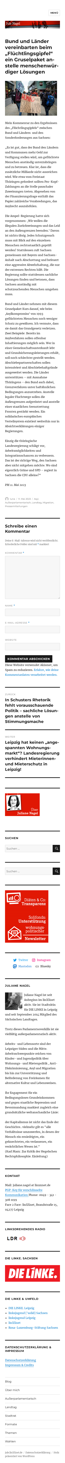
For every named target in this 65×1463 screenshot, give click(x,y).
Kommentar (14, 552)
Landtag (37, 502)
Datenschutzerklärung (20, 1360)
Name (10, 605)
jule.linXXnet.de (13, 1452)
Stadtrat (10, 1415)
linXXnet (14, 1322)
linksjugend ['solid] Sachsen (28, 1313)
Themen (11, 1433)
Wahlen (10, 1441)
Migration (48, 502)
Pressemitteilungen (16, 506)
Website (11, 639)
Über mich (12, 1390)
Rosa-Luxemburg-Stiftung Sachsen (33, 1327)
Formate (11, 1424)
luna (12, 498)
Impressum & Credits (19, 1365)
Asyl (36, 498)
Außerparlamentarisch (18, 502)
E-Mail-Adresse (17, 622)
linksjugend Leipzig (22, 1318)
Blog (8, 1381)
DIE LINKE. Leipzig (21, 1308)
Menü (54, 12)
